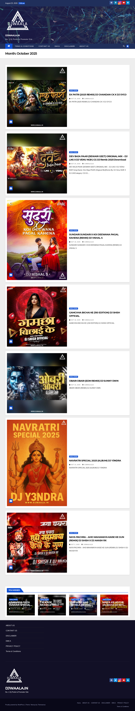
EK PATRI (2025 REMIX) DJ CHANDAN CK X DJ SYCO (97, 94)
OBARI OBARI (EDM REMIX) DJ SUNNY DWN (93, 380)
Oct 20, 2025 (75, 98)
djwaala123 (89, 98)
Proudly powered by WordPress (15, 705)
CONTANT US (44, 46)
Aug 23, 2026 (15, 609)
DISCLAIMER (69, 46)
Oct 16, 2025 (75, 385)
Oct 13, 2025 (75, 464)
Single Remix (73, 90)
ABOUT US (83, 46)
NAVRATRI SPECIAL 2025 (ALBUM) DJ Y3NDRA (95, 460)
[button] (124, 46)
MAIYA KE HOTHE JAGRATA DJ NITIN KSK (114, 605)
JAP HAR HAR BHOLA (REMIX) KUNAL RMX (80, 605)
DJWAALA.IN (12, 35)
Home (79, 703)
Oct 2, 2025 (75, 544)
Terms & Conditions (24, 46)
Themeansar (41, 705)
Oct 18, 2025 (75, 242)
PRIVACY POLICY (13, 646)
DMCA (57, 46)
